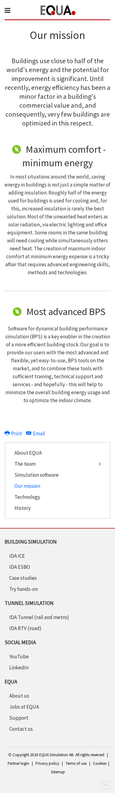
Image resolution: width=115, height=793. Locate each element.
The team (25, 463)
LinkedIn (19, 667)
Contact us (21, 729)
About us (19, 695)
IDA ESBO (19, 567)
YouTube (19, 656)
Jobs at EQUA (24, 706)
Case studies (23, 578)
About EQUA (28, 452)
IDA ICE (17, 555)
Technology (27, 497)
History (22, 508)
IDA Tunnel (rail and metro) (39, 617)
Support (18, 717)
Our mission (27, 486)
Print (16, 433)
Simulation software (36, 475)
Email (38, 433)
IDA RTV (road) (25, 628)
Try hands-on (23, 589)
